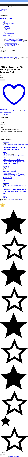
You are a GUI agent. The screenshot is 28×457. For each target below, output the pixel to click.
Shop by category (6, 35)
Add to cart (3, 80)
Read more (5, 153)
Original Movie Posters (10, 45)
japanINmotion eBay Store (8, 33)
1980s (24, 110)
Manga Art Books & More (11, 43)
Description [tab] (5, 114)
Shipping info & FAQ (7, 30)
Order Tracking (8, 28)
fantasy (1, 112)
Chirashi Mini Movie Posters (11, 38)
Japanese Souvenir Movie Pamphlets (13, 41)
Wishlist (7, 26)
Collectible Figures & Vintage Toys (13, 39)
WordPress (11, 199)
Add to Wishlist (6, 142)
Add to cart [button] (8, 166)
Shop (4, 22)
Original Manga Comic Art (11, 44)
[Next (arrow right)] (1, 455)
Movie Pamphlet (7, 112)
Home (4, 21)
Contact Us (5, 29)
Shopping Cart (6, 24)
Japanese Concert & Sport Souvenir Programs (15, 40)
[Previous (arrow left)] (0, 455)
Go (14, 50)
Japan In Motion (6, 18)
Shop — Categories (9, 23)
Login (4, 32)
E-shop (19, 199)
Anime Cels (8, 36)
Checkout (7, 27)
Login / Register (3, 9)
